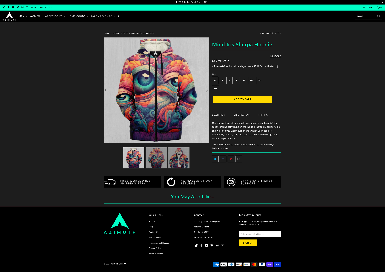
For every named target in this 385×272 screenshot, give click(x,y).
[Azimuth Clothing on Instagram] (22, 7)
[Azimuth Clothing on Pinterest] (17, 7)
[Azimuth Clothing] (9, 16)
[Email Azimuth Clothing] (27, 7)
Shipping (263, 115)
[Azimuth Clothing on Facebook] (8, 7)
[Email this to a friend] (239, 159)
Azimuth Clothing (118, 264)
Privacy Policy (155, 248)
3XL (260, 80)
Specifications (241, 115)
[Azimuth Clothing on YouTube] (13, 7)
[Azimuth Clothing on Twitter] (3, 7)
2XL (251, 80)
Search (152, 221)
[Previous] (106, 90)
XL (244, 80)
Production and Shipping (159, 243)
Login (369, 7)
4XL (215, 88)
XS (215, 80)
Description (218, 115)
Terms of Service (156, 253)
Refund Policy (155, 237)
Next (276, 33)
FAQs (33, 7)
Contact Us (45, 7)
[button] (23, 16)
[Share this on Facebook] (223, 159)
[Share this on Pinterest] (231, 159)
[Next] (206, 90)
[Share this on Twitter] (215, 159)
